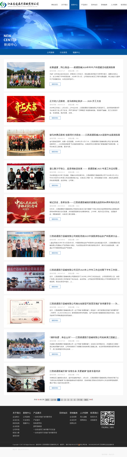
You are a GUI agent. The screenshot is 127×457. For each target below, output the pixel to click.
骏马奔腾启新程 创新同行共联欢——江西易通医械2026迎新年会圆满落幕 (85, 135)
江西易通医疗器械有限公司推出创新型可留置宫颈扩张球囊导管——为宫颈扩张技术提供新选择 (85, 303)
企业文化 (16, 420)
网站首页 (54, 5)
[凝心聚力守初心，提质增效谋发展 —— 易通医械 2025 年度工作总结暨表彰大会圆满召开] (26, 176)
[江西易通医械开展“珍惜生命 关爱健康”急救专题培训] (26, 379)
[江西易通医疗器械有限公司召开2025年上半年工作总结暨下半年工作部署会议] (26, 277)
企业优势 (73, 417)
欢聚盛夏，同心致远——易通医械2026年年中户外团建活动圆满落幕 (82, 67)
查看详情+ (55, 84)
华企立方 (111, 454)
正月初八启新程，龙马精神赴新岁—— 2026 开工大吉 (75, 101)
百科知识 (94, 5)
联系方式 (93, 417)
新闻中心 (74, 5)
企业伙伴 (73, 420)
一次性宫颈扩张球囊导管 (42, 417)
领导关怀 (16, 436)
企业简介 (16, 417)
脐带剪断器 (37, 426)
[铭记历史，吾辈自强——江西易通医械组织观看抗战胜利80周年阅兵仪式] (26, 210)
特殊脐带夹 (37, 423)
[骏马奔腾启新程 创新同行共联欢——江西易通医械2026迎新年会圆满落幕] (26, 142)
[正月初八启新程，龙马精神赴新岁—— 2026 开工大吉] (26, 109)
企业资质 (16, 426)
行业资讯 (63, 52)
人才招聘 (114, 5)
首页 (47, 400)
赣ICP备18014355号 (72, 444)
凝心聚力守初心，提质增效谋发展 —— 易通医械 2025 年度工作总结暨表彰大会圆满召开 (85, 168)
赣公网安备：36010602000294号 (90, 444)
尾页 (86, 400)
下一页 (79, 400)
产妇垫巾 (36, 420)
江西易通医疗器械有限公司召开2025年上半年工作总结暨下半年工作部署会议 (85, 270)
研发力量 (16, 433)
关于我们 (64, 5)
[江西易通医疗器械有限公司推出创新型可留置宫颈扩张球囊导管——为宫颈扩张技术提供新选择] (26, 311)
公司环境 (16, 429)
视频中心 (76, 52)
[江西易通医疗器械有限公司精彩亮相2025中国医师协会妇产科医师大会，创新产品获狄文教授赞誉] (26, 244)
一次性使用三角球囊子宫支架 (44, 429)
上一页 (53, 400)
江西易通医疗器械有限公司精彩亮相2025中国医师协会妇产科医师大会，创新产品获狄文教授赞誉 (85, 236)
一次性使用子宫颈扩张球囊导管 (45, 433)
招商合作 (73, 423)
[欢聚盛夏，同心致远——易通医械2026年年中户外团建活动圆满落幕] (26, 75)
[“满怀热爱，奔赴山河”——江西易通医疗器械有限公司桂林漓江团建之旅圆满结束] (26, 345)
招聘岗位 (83, 420)
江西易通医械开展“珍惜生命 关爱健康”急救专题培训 (75, 371)
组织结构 (16, 423)
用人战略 (83, 417)
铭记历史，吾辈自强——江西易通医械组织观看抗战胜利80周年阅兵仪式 (84, 202)
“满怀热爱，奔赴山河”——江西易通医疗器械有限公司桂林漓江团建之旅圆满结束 (85, 337)
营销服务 (104, 5)
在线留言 (93, 420)
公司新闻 (50, 52)
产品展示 (84, 5)
